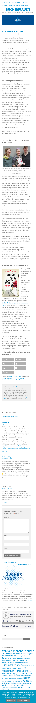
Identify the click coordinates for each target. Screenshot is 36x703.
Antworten (4, 451)
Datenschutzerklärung (22, 5)
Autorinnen (18, 2)
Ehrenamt (9, 673)
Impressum (12, 5)
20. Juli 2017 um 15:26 (7, 424)
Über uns (11, 2)
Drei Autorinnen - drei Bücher (16, 669)
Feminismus (27, 673)
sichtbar (5, 685)
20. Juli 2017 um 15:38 (7, 458)
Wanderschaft (5, 380)
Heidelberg (28, 675)
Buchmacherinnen (12, 665)
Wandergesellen (20, 378)
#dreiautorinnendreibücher (18, 651)
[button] (8, 359)
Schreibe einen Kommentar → (10, 416)
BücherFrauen (18, 9)
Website (6, 548)
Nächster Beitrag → (24, 564)
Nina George (18, 681)
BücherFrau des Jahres (28, 665)
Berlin (14, 658)
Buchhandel (16, 662)
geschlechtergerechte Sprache (10, 675)
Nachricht (7, 517)
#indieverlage (17, 654)
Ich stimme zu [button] (11, 700)
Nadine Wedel (12, 387)
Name (6, 535)
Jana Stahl (5, 422)
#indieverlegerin (27, 654)
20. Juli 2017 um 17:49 (7, 488)
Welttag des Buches (22, 687)
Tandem (4, 378)
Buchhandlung (24, 662)
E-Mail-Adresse (8, 542)
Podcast (25, 2)
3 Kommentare (23, 34)
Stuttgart (12, 685)
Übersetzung (6, 689)
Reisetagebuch (18, 683)
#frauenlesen (7, 654)
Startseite (5, 2)
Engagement (17, 673)
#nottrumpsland (20, 656)
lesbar (26, 677)
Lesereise (4, 681)
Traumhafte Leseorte (23, 685)
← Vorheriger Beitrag (9, 562)
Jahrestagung (6, 678)
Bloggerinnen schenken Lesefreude (14, 660)
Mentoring (10, 681)
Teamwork (9, 378)
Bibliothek (27, 658)
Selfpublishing (27, 683)
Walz (14, 378)
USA (7, 687)
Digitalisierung (16, 668)
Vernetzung (11, 687)
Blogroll (5, 5)
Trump (3, 687)
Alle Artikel (10, 376)
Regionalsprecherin (8, 683)
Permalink (21, 380)
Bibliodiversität (21, 658)
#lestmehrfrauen (9, 656)
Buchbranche (17, 376)
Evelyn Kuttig (6, 457)
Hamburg (21, 675)
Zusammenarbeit (14, 380)
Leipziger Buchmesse (17, 678)
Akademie (27, 656)
